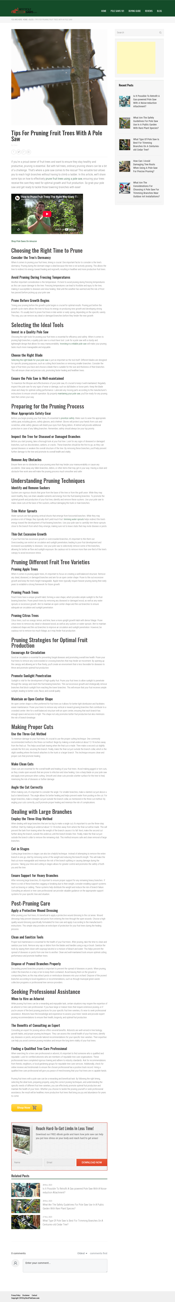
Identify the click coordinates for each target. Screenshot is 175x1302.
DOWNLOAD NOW (91, 662)
